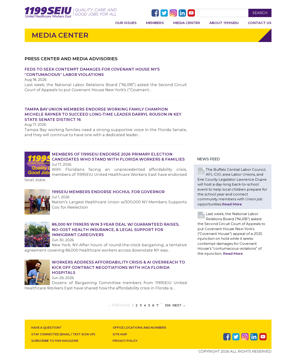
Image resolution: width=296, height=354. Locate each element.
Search (260, 13)
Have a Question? (46, 327)
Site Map (120, 334)
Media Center (186, 23)
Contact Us (259, 23)
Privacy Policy (125, 340)
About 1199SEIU (224, 23)
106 (167, 305)
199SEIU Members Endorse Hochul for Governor (108, 191)
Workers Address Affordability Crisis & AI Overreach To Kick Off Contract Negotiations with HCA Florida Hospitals (118, 267)
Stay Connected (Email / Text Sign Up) (63, 334)
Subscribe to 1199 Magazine (54, 340)
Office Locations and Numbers (139, 327)
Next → (179, 305)
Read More (232, 204)
